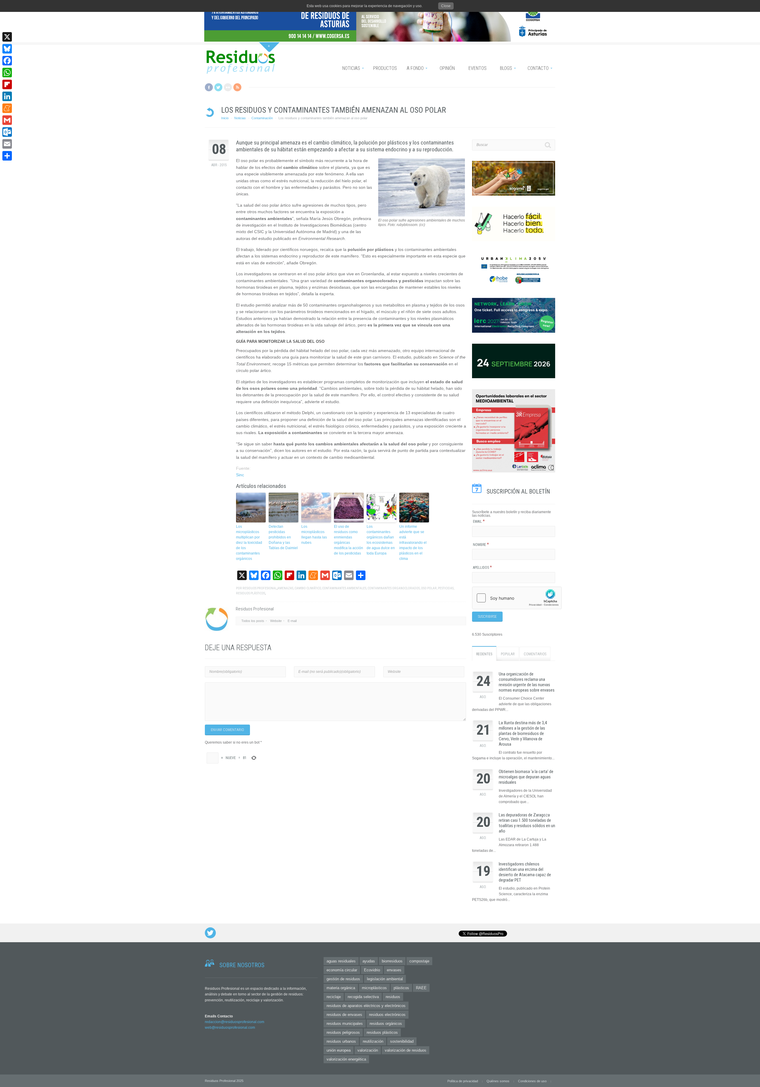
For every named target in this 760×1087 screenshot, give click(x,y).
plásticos (401, 988)
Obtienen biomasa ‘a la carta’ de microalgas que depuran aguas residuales (526, 777)
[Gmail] (7, 120)
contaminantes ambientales (344, 588)
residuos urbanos (341, 1041)
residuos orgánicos (386, 1023)
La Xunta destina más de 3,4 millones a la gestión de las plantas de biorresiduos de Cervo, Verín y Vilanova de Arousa (523, 733)
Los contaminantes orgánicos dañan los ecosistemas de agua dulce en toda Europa (381, 539)
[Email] (7, 144)
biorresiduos (392, 961)
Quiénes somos (498, 1081)
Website (276, 621)
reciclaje (334, 997)
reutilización (373, 1041)
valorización (367, 1050)
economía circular (342, 970)
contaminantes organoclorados (394, 588)
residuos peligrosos (343, 1032)
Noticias (240, 118)
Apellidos (482, 568)
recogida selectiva (363, 997)
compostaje (419, 961)
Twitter (218, 87)
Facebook (209, 87)
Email (479, 521)
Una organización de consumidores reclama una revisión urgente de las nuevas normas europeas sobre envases (527, 682)
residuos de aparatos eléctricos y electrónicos (366, 1005)
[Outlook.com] (7, 132)
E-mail (292, 621)
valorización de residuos (405, 1050)
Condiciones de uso (532, 1081)
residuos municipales (345, 1023)
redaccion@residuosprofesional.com (234, 1022)
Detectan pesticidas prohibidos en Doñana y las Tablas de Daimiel (283, 537)
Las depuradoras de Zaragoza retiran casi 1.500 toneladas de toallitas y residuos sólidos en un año (527, 823)
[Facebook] (7, 61)
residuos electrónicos (387, 1014)
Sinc (240, 474)
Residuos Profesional (260, 588)
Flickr (228, 87)
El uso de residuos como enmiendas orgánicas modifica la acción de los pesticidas (348, 539)
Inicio (225, 118)
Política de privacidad (462, 1081)
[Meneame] (7, 108)
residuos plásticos (250, 593)
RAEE (421, 988)
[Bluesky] (7, 49)
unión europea (339, 1050)
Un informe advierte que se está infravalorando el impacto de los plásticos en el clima (413, 542)
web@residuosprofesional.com (230, 1027)
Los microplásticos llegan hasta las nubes (314, 534)
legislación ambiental (385, 979)
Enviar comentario (227, 730)
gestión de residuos (343, 979)
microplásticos (374, 988)
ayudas (368, 961)
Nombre (481, 545)
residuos (393, 997)
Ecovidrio (372, 970)
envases (394, 970)
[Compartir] (7, 156)
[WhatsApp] (7, 72)
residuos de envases (344, 1014)
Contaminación (262, 118)
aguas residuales (341, 961)
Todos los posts (252, 621)
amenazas (285, 588)
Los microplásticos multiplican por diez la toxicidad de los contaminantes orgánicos (249, 542)
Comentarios (535, 654)
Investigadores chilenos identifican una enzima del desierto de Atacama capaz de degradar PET (525, 872)
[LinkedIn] (7, 96)
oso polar (429, 588)
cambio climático (307, 588)
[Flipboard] (7, 84)
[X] (7, 37)
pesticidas (446, 588)
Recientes (484, 654)
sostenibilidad (402, 1041)
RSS (237, 87)
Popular (508, 654)
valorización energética (346, 1059)
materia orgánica (341, 988)
